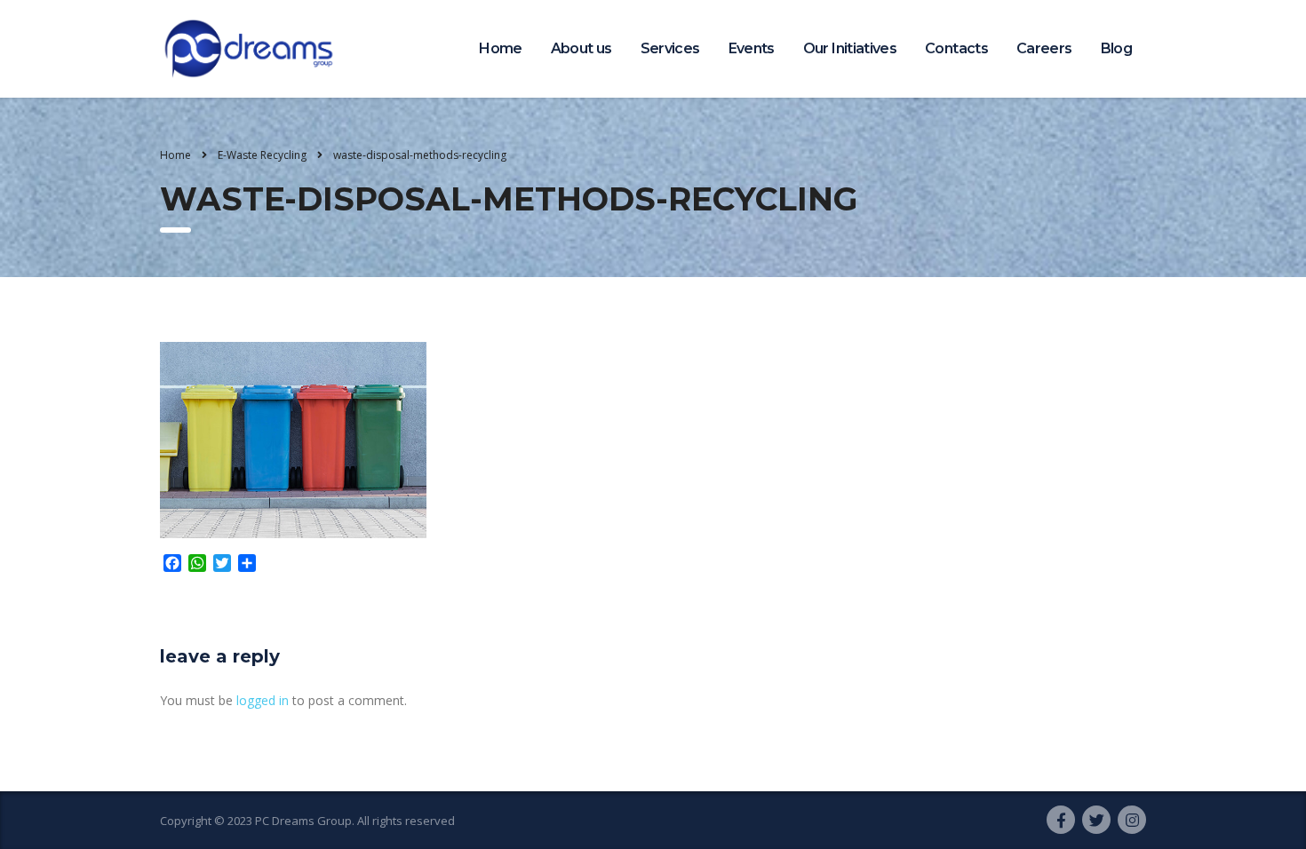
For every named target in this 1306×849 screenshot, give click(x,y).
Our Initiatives (849, 48)
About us (581, 48)
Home (500, 48)
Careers (1044, 48)
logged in (262, 700)
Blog (1116, 48)
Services (670, 48)
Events (752, 48)
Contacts (956, 48)
